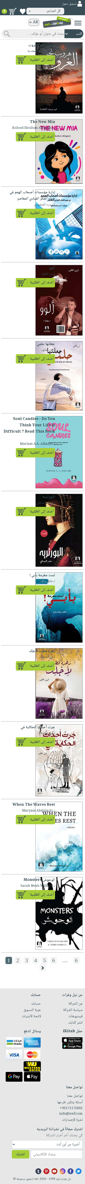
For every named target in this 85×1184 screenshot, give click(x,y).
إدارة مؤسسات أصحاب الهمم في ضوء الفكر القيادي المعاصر (32, 195)
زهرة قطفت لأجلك (42, 651)
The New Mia (42, 122)
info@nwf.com (71, 1114)
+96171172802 (71, 1108)
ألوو (52, 268)
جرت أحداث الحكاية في (38, 727)
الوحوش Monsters (39, 880)
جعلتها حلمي (46, 344)
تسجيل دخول (69, 4)
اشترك (20, 1154)
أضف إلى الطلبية (42, 60)
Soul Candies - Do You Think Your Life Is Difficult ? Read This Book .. (29, 428)
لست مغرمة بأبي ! (42, 575)
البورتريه (48, 497)
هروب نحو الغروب (41, 45)
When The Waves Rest (34, 805)
